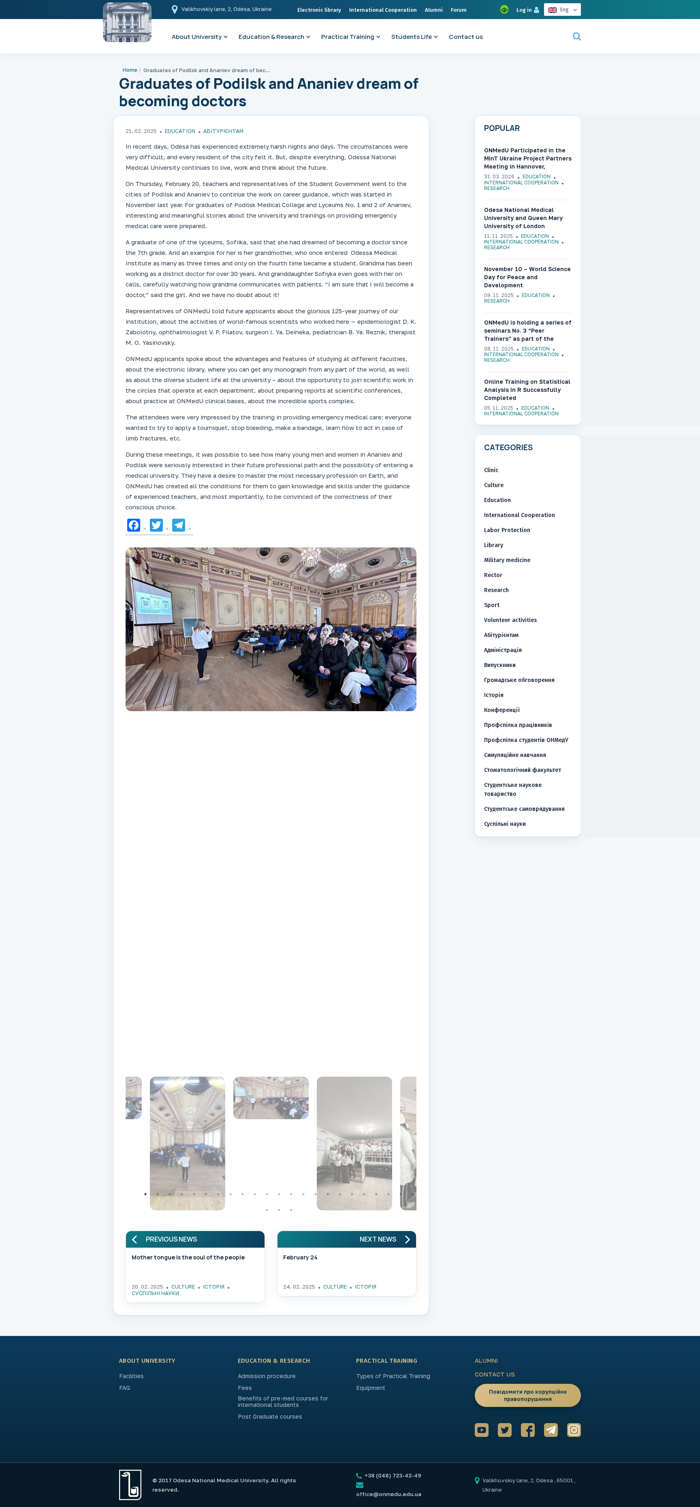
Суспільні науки (155, 1293)
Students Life (411, 36)
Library (493, 545)
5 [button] (194, 1194)
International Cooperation (383, 10)
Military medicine (507, 560)
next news (378, 1239)
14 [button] (303, 1194)
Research (497, 188)
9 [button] (243, 1194)
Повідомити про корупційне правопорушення (528, 1395)
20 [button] (376, 1194)
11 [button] (267, 1194)
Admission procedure (267, 1376)
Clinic (491, 470)
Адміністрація (503, 650)
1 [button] (145, 1194)
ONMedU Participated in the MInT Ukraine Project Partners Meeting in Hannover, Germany (528, 159)
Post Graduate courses (270, 1416)
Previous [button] (119, 1145)
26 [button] (291, 1210)
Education (180, 131)
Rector (493, 575)
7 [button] (218, 1194)
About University (197, 36)
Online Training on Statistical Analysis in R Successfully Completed (527, 389)
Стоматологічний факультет (522, 770)
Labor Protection (507, 530)
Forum (459, 10)
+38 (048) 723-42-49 (392, 1475)
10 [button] (255, 1194)
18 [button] (352, 1194)
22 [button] (401, 1194)
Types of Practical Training (393, 1376)
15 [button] (316, 1194)
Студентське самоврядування (524, 809)
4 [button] (182, 1194)
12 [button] (279, 1194)
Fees (245, 1388)
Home (130, 69)
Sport (491, 605)
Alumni (434, 10)
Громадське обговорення (519, 680)
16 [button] (328, 1194)
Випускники (500, 665)
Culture (183, 1286)
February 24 (300, 1257)
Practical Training (347, 36)
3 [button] (170, 1194)
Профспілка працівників (518, 725)
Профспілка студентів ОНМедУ (526, 740)
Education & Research (271, 36)
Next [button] (422, 1145)
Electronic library (319, 10)
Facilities (131, 1376)
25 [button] (279, 1210)
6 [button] (206, 1194)
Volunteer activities (510, 620)
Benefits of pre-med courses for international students (283, 1401)
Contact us (466, 36)
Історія (213, 1286)
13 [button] (291, 1194)
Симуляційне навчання (515, 755)
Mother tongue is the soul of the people (188, 1257)
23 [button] (413, 1194)
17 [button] (340, 1194)
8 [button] (230, 1194)
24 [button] (267, 1210)
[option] (271, 631)
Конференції (502, 710)
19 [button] (364, 1194)
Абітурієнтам (223, 131)
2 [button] (158, 1194)
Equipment (370, 1388)
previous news (171, 1239)
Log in (524, 10)
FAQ (124, 1388)
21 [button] (388, 1194)
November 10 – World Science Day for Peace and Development (527, 277)
